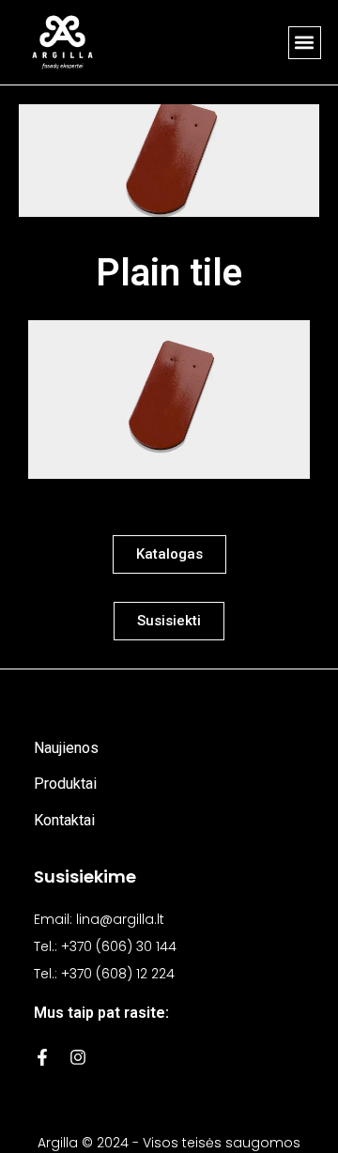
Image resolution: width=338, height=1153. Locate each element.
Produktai (65, 783)
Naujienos (66, 748)
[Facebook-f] (42, 1057)
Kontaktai (64, 820)
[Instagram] (77, 1057)
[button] (304, 42)
